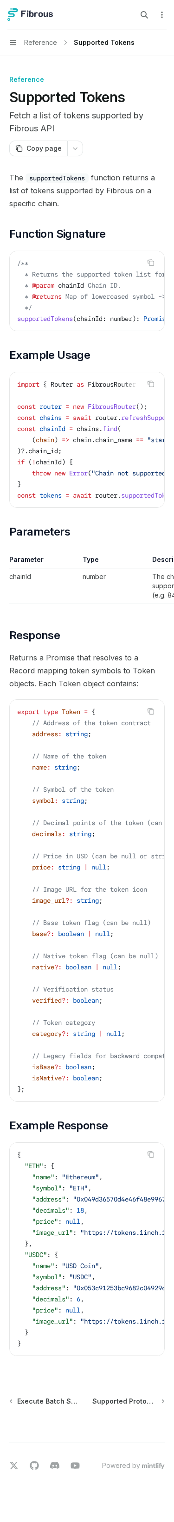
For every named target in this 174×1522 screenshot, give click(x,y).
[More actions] (162, 14)
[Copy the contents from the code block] (151, 263)
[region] (87, 579)
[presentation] (87, 291)
